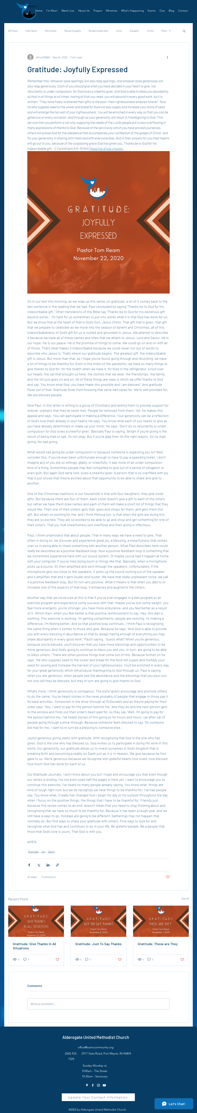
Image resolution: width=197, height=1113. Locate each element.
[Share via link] (57, 865)
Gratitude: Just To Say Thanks (98, 944)
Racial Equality (72, 30)
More (164, 30)
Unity (119, 30)
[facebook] (93, 1085)
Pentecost (51, 30)
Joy (43, 851)
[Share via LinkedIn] (48, 865)
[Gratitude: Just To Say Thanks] (98, 921)
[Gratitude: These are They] (161, 921)
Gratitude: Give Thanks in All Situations (34, 946)
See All (185, 898)
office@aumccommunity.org (96, 1047)
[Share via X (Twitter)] (38, 865)
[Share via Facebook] (29, 865)
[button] (84, 10)
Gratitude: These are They (158, 944)
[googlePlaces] (87, 1085)
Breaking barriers (98, 30)
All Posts (13, 30)
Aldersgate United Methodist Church (95, 1037)
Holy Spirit (31, 30)
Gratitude (33, 851)
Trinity (150, 30)
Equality (134, 30)
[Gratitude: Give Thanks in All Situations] (36, 921)
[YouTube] (104, 1085)
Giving (51, 851)
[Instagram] (98, 1085)
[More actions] (167, 57)
